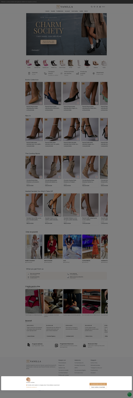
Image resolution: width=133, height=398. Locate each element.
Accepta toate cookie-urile (98, 384)
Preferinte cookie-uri (31, 387)
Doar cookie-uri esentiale (98, 387)
